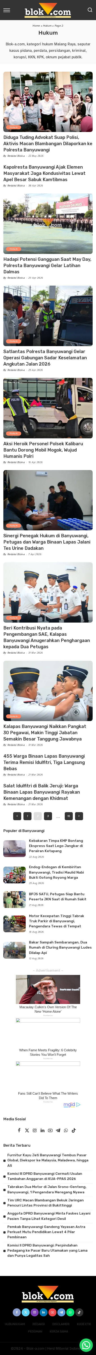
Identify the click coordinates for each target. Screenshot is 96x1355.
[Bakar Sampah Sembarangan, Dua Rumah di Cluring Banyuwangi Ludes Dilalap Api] (14, 950)
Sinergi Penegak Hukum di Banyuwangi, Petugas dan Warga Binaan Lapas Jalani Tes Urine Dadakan (46, 542)
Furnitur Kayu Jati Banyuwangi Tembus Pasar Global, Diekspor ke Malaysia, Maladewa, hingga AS (47, 1160)
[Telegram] (58, 1131)
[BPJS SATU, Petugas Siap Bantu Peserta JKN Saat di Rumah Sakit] (14, 899)
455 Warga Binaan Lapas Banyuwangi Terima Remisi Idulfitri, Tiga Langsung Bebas (44, 762)
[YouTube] (50, 1131)
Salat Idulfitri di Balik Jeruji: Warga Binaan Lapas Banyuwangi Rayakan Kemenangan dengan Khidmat (41, 792)
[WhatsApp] (66, 1131)
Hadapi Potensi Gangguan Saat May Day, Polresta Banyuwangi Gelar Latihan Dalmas (47, 265)
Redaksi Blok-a (16, 156)
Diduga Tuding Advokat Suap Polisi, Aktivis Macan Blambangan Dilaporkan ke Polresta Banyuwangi (47, 144)
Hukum (47, 25)
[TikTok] (73, 1131)
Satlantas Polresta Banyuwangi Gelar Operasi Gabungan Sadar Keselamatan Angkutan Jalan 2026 (45, 358)
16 (68, 816)
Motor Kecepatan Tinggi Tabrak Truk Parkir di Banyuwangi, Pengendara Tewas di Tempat (56, 921)
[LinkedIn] (42, 1131)
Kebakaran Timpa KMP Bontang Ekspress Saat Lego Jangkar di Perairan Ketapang (56, 846)
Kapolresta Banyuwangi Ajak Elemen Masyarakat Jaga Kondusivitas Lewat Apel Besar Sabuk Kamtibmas (44, 173)
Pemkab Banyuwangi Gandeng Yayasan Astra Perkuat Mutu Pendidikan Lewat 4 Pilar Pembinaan (46, 1232)
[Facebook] (19, 1131)
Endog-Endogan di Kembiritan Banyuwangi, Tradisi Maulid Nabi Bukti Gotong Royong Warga (56, 872)
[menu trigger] (7, 10)
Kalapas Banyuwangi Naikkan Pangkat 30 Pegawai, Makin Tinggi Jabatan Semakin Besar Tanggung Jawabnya (44, 733)
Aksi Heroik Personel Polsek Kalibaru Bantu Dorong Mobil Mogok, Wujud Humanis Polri (43, 450)
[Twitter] (27, 1131)
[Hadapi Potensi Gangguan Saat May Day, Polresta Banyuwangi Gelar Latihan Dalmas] (48, 223)
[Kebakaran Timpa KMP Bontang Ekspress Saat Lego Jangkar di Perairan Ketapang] (14, 848)
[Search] (90, 10)
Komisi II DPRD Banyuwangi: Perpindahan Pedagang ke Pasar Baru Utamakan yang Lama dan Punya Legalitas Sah (47, 1250)
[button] (86, 1345)
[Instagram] (35, 1131)
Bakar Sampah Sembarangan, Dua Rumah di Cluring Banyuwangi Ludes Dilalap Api (60, 947)
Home (36, 25)
